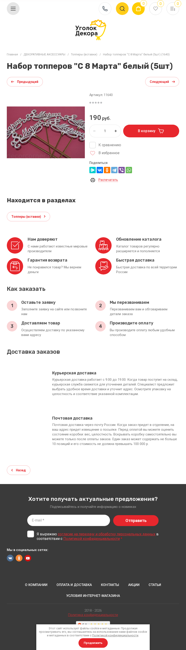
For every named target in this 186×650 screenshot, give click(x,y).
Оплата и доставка (74, 585)
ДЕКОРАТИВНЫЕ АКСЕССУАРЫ (44, 54)
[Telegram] (114, 170)
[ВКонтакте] (100, 170)
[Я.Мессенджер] (92, 170)
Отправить (136, 520)
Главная (12, 54)
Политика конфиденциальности (93, 615)
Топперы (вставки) (84, 54)
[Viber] (121, 170)
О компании (36, 585)
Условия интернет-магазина (93, 596)
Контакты (110, 585)
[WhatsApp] (129, 170)
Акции (134, 585)
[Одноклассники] (107, 170)
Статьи (155, 585)
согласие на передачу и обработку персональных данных (106, 534)
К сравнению (109, 145)
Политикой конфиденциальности (91, 538)
